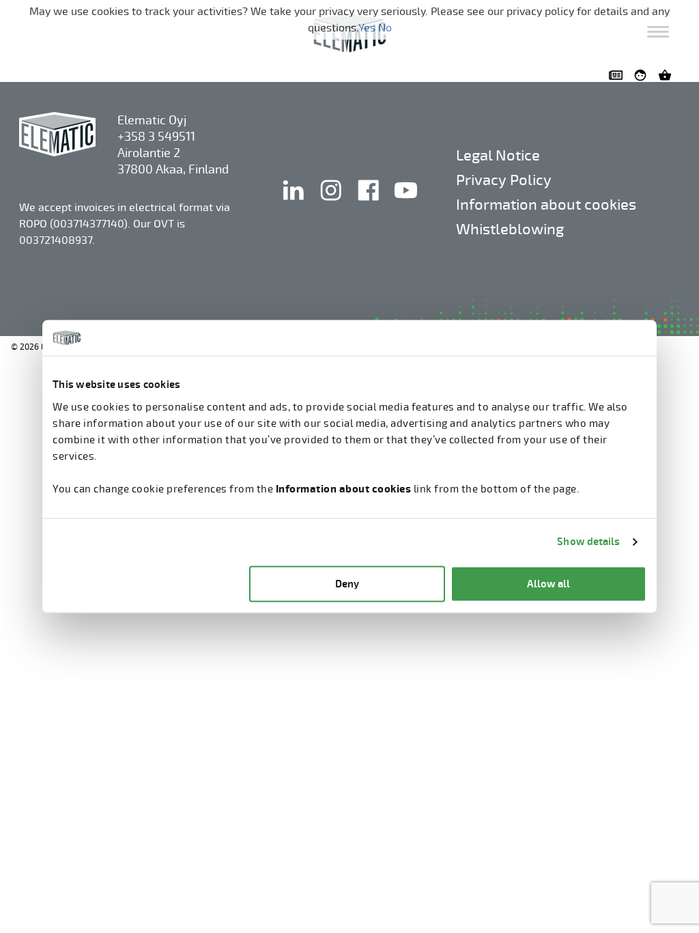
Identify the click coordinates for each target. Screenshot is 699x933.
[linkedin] (294, 204)
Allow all (548, 583)
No (385, 28)
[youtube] (405, 204)
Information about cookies (546, 204)
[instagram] (332, 204)
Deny (347, 583)
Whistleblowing (510, 229)
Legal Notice (498, 155)
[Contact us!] (618, 75)
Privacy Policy (504, 180)
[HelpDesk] (643, 75)
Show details (588, 541)
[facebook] (369, 204)
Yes (366, 28)
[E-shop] (667, 75)
